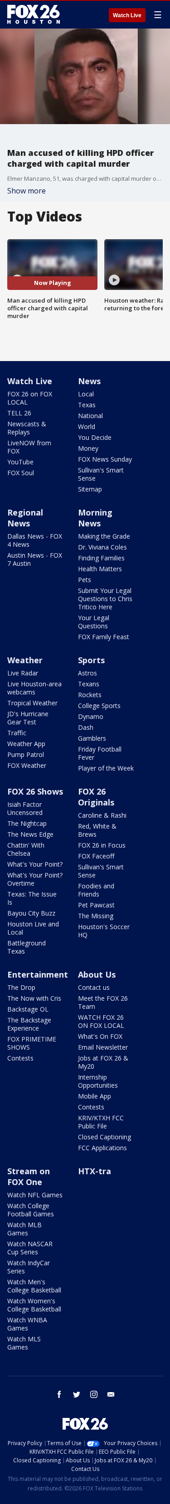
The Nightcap (27, 823)
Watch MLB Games (24, 1228)
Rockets (90, 694)
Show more (26, 191)
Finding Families (101, 558)
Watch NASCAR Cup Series (30, 1247)
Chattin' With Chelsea (25, 849)
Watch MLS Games (24, 1343)
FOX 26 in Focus (102, 845)
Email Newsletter (103, 1047)
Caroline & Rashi (102, 815)
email (111, 1394)
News (89, 381)
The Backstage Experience (29, 1024)
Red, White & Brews (97, 830)
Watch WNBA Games (27, 1324)
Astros (87, 673)
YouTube (20, 462)
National (90, 415)
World (86, 426)
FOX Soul (20, 472)
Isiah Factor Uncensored (25, 808)
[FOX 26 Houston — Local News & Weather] (33, 14)
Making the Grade (104, 536)
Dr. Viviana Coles (102, 547)
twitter (76, 1394)
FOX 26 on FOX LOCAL (29, 398)
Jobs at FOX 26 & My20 (103, 1062)
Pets (84, 579)
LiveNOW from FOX (29, 447)
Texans (88, 684)
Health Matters (100, 568)
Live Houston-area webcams (34, 688)
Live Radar (22, 673)
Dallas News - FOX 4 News (34, 540)
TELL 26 (19, 413)
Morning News (95, 518)
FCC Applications (102, 1147)
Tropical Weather (32, 703)
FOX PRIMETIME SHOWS (31, 1043)
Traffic (16, 732)
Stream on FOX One (28, 1176)
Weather (25, 660)
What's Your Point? (35, 864)
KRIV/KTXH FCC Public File (101, 1122)
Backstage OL (28, 1009)
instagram (94, 1394)
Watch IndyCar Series (28, 1266)
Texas (87, 404)
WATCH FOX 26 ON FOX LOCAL (101, 1021)
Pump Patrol (25, 754)
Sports (91, 660)
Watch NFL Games (35, 1195)
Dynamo (90, 716)
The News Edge (30, 834)
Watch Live (127, 15)
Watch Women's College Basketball (34, 1305)
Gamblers (92, 738)
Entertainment (37, 974)
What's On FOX (100, 1036)
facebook (59, 1394)
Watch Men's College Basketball (34, 1285)
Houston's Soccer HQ (104, 930)
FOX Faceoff (96, 856)
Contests (20, 1058)
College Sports (99, 705)
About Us (97, 974)
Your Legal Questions (93, 621)
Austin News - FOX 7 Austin (34, 559)
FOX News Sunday (105, 459)
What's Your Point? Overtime (35, 879)
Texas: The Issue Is (32, 898)
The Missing (95, 915)
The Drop (21, 987)
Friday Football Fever (99, 753)
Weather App (26, 743)
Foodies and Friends (96, 890)
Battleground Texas (26, 947)
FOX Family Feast (103, 636)
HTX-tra (94, 1171)
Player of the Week (106, 768)
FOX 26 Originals (96, 797)
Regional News (25, 518)
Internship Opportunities (98, 1081)
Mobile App (94, 1096)
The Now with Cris (34, 998)
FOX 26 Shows (35, 791)
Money (88, 448)
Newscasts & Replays (26, 427)
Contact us (94, 987)
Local (86, 394)
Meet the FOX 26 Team (103, 1002)
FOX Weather (26, 765)
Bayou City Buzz (31, 913)
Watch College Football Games (30, 1209)
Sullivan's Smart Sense (101, 474)
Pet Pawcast (96, 905)
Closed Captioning (104, 1137)
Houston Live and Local (33, 928)
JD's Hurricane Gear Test (28, 717)
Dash (85, 727)
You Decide (95, 437)
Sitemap (90, 489)
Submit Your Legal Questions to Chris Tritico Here (105, 598)
